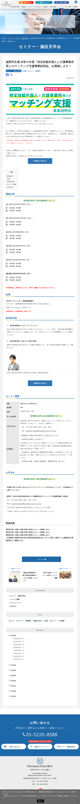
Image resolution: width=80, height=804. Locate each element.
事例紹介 (24, 6)
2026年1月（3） (19, 659)
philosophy (38, 6)
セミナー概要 (11, 184)
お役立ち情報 (53, 6)
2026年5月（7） (19, 647)
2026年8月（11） (19, 639)
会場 (8, 179)
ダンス (12, 621)
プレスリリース (15, 603)
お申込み (10, 187)
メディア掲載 (15, 599)
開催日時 (10, 176)
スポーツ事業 (68, 6)
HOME (4, 38)
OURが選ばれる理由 (15, 6)
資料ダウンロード (45, 2)
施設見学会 (38, 621)
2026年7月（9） (19, 641)
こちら (19, 307)
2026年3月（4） (19, 653)
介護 (24, 71)
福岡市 (38, 71)
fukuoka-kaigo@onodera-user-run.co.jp (41, 431)
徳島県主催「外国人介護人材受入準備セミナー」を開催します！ (28, 535)
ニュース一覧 (41, 559)
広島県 (62, 621)
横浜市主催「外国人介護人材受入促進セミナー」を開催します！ (28, 529)
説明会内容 (11, 182)
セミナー (31, 71)
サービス (30, 6)
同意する (40, 801)
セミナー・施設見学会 (22, 38)
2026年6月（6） (19, 644)
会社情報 (45, 6)
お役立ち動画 (63, 2)
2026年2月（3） (19, 656)
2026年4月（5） (19, 650)
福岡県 (28, 621)
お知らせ (13, 606)
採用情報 (75, 6)
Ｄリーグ (20, 621)
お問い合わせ (28, 2)
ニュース (60, 6)
